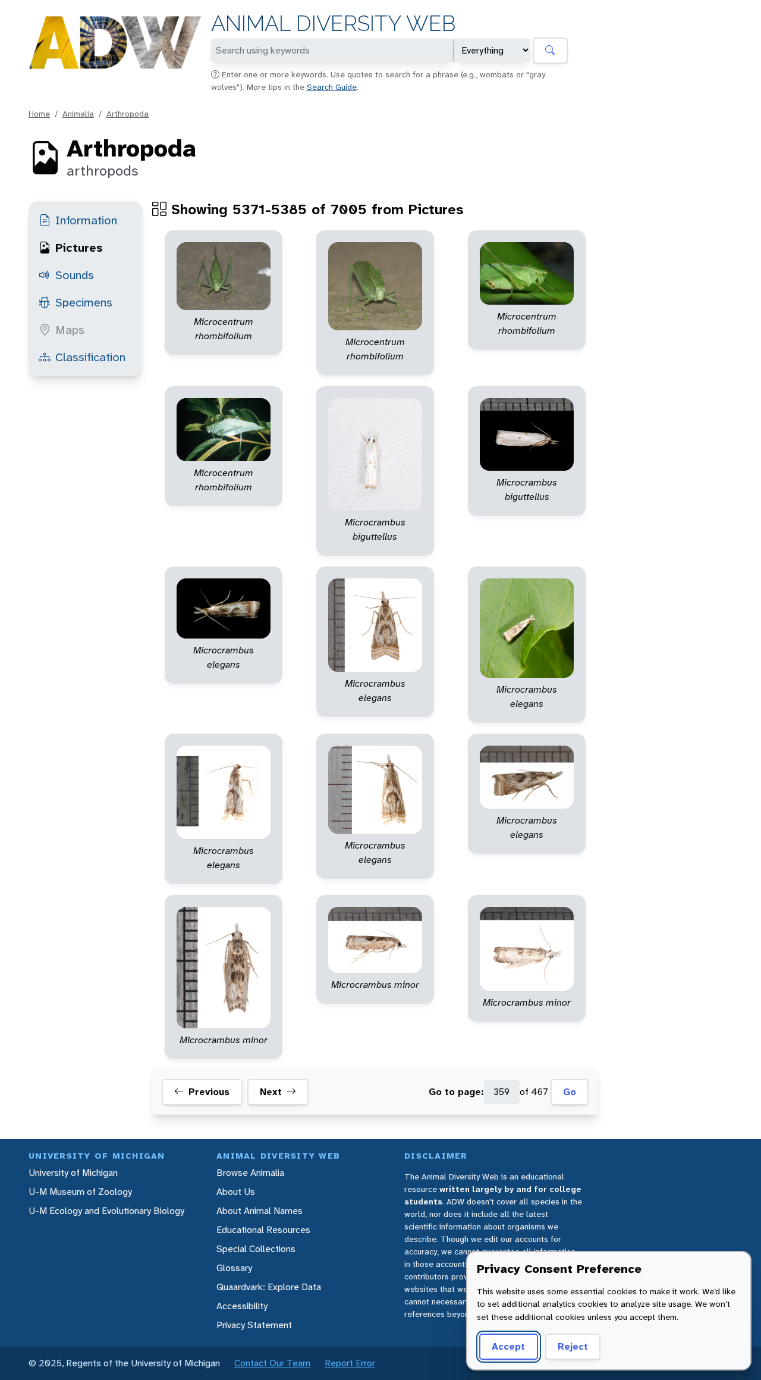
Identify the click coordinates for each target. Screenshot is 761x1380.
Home (39, 113)
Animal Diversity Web (333, 23)
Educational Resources (263, 1229)
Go (569, 1091)
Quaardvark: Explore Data (268, 1287)
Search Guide (332, 87)
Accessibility (242, 1306)
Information (86, 220)
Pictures (79, 247)
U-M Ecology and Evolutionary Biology (106, 1210)
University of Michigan (73, 1172)
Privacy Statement (254, 1325)
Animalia (78, 113)
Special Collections (255, 1249)
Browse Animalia (250, 1172)
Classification (90, 357)
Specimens (83, 302)
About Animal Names (259, 1210)
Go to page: (456, 1091)
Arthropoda (127, 113)
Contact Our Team (272, 1363)
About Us (235, 1191)
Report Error (350, 1363)
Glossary (234, 1268)
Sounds (74, 275)
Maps (69, 329)
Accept (508, 1346)
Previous (208, 1091)
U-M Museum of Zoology (80, 1191)
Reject (573, 1346)
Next (271, 1091)
